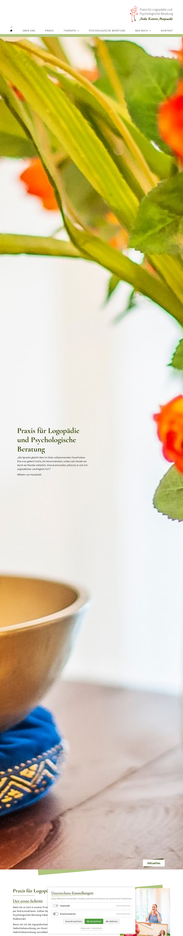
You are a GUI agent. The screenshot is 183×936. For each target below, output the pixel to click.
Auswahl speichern (73, 921)
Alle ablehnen (112, 921)
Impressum (85, 928)
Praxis (49, 30)
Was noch (141, 30)
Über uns (28, 30)
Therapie (69, 30)
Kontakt (167, 30)
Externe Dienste (68, 913)
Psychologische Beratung (107, 30)
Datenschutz (97, 928)
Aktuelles (153, 863)
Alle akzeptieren (94, 921)
